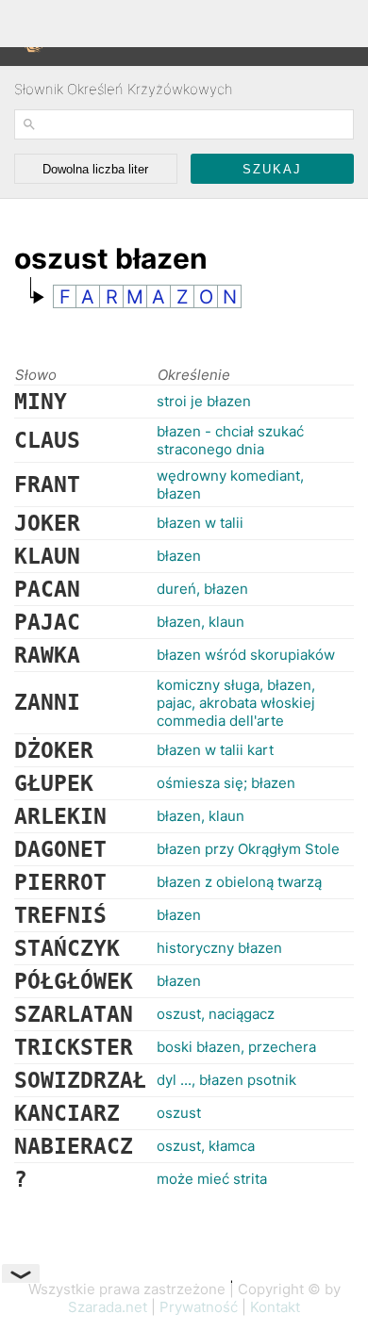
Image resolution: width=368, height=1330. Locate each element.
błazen (179, 556)
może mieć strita (212, 1179)
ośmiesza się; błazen (226, 783)
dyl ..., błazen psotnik (226, 1080)
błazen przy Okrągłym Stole (248, 849)
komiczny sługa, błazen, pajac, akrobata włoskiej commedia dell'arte (236, 703)
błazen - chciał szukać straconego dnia (230, 440)
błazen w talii (200, 523)
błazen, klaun (200, 622)
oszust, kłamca (206, 1146)
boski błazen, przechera (236, 1047)
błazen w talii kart (215, 750)
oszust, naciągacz (216, 1014)
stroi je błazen (204, 401)
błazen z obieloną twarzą (239, 882)
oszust (179, 1113)
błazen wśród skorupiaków (246, 655)
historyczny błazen (219, 948)
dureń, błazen (202, 589)
